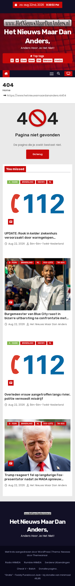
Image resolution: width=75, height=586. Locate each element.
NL (50, 182)
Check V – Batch (26, 568)
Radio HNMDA (13, 562)
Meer (31, 60)
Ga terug (38, 154)
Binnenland (27, 182)
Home (6, 90)
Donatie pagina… (48, 568)
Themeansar (40, 555)
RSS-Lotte (48, 262)
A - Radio (13, 182)
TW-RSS (61, 262)
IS (12, 60)
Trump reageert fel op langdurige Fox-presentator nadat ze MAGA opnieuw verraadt (34, 479)
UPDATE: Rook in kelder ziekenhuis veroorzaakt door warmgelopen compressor (31, 238)
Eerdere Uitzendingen (57, 562)
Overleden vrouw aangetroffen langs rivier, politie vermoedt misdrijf (37, 397)
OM (38, 60)
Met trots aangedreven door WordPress (28, 551)
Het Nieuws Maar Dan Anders (48, 324)
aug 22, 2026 (17, 243)
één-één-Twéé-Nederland (46, 243)
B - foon (13, 262)
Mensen (48, 60)
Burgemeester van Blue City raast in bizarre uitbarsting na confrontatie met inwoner (35, 318)
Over (23, 60)
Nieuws (41, 182)
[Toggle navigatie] (51, 73)
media (58, 60)
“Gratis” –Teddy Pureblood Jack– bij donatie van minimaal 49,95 (38, 576)
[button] (59, 73)
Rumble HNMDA (33, 562)
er (17, 60)
